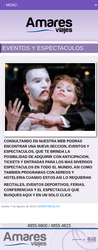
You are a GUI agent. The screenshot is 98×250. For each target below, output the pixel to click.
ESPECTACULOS (49, 206)
